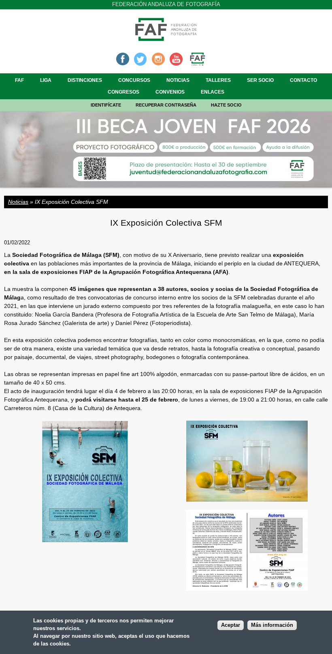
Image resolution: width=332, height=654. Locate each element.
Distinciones (85, 80)
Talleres (218, 80)
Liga (45, 80)
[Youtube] (176, 58)
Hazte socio (226, 105)
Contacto (303, 80)
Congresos (123, 92)
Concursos (134, 80)
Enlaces (212, 92)
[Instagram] (158, 58)
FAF (19, 80)
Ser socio (260, 80)
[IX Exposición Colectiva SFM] (85, 538)
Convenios (170, 92)
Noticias (177, 80)
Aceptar (230, 625)
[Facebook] (122, 58)
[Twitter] (140, 58)
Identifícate (106, 105)
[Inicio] (166, 38)
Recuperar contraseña (166, 105)
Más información (272, 625)
